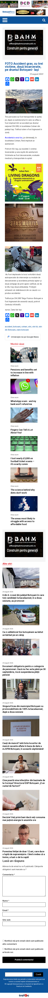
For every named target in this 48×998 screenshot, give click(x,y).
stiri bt (35, 326)
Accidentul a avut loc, (14, 137)
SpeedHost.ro (38, 984)
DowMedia (28, 986)
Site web (6, 920)
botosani (17, 326)
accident (8, 326)
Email (5, 910)
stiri (29, 326)
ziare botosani (22, 330)
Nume (5, 901)
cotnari (24, 326)
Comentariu (8, 874)
